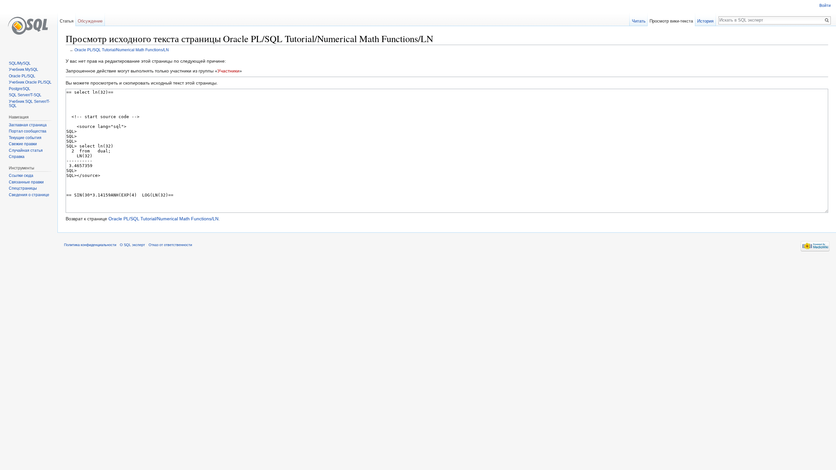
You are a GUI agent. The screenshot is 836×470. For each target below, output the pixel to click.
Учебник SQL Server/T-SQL (29, 103)
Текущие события (25, 137)
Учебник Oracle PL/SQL (30, 82)
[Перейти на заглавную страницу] (29, 26)
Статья (66, 21)
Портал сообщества (27, 131)
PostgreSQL (19, 88)
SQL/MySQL (20, 63)
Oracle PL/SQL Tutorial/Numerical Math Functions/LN (121, 50)
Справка (16, 156)
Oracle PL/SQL (22, 76)
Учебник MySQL (23, 69)
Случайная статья (26, 150)
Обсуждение (90, 21)
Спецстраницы (23, 188)
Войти (825, 5)
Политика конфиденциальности (90, 245)
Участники (228, 70)
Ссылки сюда (21, 175)
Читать (639, 21)
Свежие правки (23, 144)
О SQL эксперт (132, 245)
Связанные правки (26, 182)
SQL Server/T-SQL (25, 95)
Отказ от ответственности (170, 245)
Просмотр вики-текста (671, 21)
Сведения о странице (29, 195)
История (705, 21)
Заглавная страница (28, 125)
